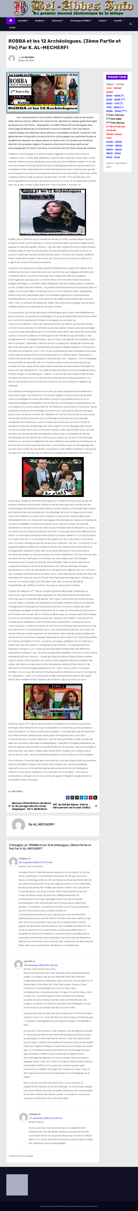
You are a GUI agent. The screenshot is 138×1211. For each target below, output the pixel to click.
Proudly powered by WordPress (54, 1206)
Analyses (40, 20)
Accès (12, 27)
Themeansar (92, 1206)
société (118, 20)
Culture (103, 20)
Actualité (23, 20)
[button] (131, 24)
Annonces (57, 20)
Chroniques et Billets (80, 20)
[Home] (10, 20)
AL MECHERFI (28, 57)
